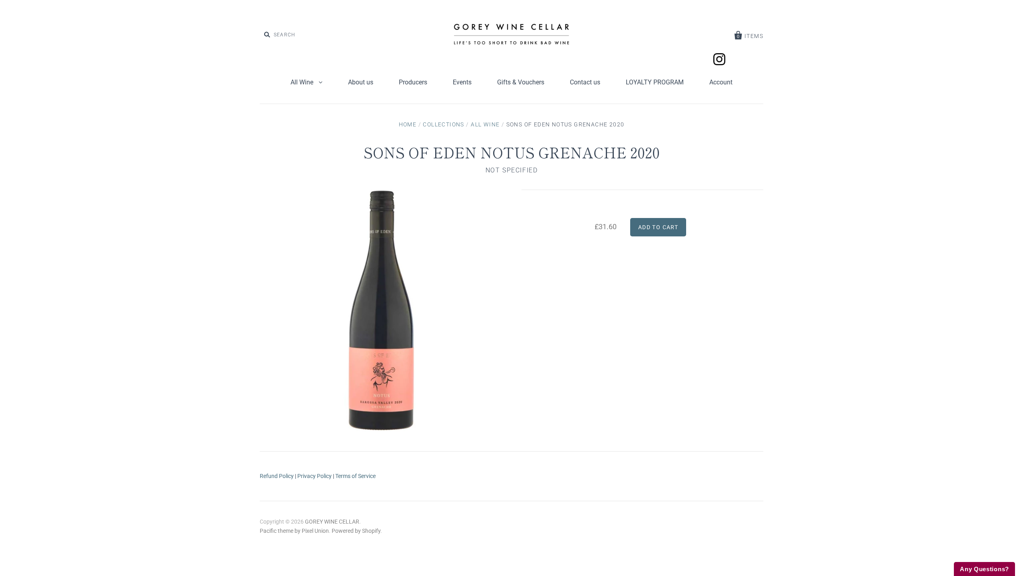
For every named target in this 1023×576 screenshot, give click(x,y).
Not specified (512, 170)
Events (462, 82)
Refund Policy (277, 476)
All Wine (303, 82)
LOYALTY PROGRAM (655, 82)
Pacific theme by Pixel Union (294, 531)
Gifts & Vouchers (520, 82)
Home (408, 124)
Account (720, 82)
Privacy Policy (314, 476)
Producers (413, 82)
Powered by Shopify (356, 531)
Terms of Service (355, 476)
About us (360, 82)
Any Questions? (984, 569)
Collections (443, 124)
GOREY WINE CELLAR (332, 521)
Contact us (585, 82)
